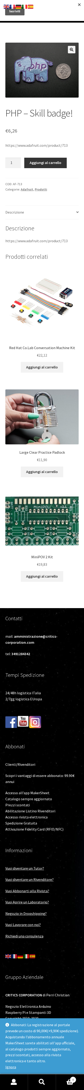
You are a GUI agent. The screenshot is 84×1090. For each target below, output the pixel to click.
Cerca (42, 1082)
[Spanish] (33, 956)
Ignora (10, 1067)
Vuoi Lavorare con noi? (23, 924)
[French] (14, 956)
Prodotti (41, 189)
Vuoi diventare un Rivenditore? (29, 879)
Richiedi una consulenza (24, 936)
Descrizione (14, 212)
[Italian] (27, 956)
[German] (21, 956)
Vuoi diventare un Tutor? (24, 868)
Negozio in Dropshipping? (26, 913)
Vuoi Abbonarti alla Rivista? (27, 891)
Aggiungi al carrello (45, 162)
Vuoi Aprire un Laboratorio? (27, 902)
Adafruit (27, 189)
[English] (8, 956)
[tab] (42, 212)
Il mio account (14, 1082)
